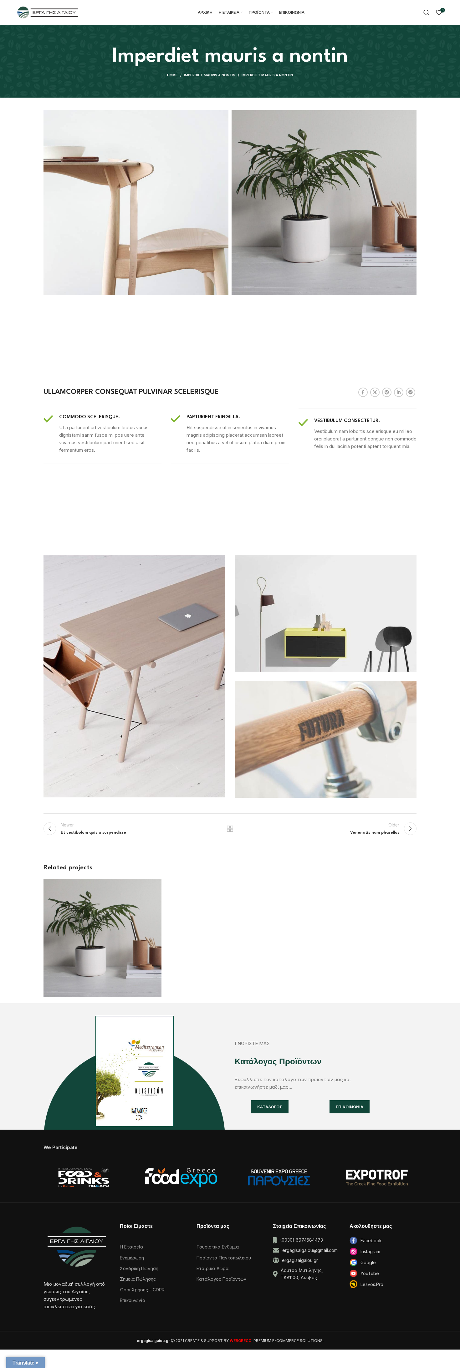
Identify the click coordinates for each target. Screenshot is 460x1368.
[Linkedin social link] (398, 392)
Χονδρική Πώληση (139, 1268)
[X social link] (375, 392)
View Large (153, 886)
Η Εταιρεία (131, 1246)
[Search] (426, 12)
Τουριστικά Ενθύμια (218, 1246)
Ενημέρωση (132, 1257)
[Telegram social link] (410, 392)
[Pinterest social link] (386, 392)
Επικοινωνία (133, 1300)
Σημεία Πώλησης (138, 1279)
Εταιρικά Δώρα (213, 1268)
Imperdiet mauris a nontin (209, 75)
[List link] (383, 1240)
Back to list (230, 828)
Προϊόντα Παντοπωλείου (224, 1257)
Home (172, 75)
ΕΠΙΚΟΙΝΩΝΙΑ (349, 1106)
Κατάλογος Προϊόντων (221, 1279)
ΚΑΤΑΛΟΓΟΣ (269, 1106)
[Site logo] (47, 12)
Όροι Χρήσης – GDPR (142, 1289)
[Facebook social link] (363, 392)
